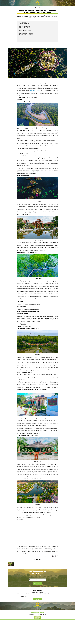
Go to (37, 599)
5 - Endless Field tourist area (24, 29)
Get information (37, 583)
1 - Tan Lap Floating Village (24, 23)
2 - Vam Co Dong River (23, 24)
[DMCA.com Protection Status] (37, 617)
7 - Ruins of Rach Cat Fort (24, 31)
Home (35, 7)
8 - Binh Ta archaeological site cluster (26, 33)
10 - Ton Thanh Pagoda (23, 36)
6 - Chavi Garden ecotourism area (25, 30)
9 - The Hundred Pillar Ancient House (26, 34)
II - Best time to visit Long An (23, 38)
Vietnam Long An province (35, 90)
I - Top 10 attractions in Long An (24, 22)
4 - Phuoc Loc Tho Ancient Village (25, 27)
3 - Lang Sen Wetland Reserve (24, 26)
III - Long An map (21, 40)
